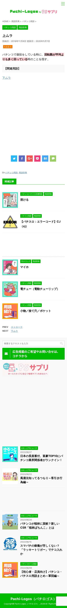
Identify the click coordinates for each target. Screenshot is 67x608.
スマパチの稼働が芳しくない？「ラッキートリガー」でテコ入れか (41, 549)
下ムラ (6, 77)
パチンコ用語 (11, 172)
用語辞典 (23, 172)
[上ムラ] (45, 158)
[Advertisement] (33, 116)
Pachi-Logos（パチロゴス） (34, 599)
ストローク (17, 327)
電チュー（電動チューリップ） (40, 288)
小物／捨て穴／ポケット (35, 310)
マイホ (24, 267)
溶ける (24, 199)
